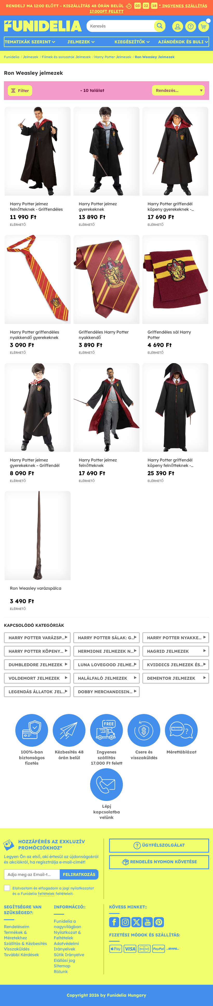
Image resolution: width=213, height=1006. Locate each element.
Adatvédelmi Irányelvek (66, 946)
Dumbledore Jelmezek (36, 664)
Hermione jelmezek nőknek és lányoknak (109, 651)
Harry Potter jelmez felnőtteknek (98, 462)
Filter (23, 90)
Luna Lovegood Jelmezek (109, 664)
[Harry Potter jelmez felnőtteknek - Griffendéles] (38, 151)
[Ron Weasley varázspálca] (38, 535)
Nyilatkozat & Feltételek (67, 935)
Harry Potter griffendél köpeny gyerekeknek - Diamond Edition (170, 206)
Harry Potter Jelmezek (112, 57)
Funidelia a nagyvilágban (67, 924)
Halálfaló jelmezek (102, 678)
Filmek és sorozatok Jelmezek (66, 57)
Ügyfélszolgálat (163, 845)
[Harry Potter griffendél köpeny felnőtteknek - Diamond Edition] (175, 407)
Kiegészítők (130, 42)
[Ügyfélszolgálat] (190, 26)
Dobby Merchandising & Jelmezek (109, 691)
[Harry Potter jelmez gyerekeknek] (106, 151)
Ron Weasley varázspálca (35, 588)
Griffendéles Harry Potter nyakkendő (104, 334)
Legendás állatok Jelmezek (40, 691)
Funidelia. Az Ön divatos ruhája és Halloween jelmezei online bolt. (43, 26)
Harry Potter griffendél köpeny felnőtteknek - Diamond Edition (170, 462)
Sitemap (62, 965)
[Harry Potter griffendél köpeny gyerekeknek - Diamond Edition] (175, 151)
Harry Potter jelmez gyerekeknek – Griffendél (34, 462)
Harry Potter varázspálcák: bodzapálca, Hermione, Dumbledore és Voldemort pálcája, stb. (40, 637)
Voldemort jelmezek (34, 678)
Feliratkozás (79, 874)
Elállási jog (64, 960)
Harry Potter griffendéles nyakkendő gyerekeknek (34, 334)
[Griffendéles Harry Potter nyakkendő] (106, 279)
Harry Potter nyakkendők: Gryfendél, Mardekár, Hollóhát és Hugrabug (178, 637)
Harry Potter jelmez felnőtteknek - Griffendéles (36, 206)
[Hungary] (114, 922)
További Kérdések (21, 954)
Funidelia (11, 57)
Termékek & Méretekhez (15, 935)
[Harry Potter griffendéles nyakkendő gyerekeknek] (38, 279)
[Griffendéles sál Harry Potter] (175, 279)
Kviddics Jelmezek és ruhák (178, 664)
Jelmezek (78, 42)
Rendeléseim (16, 926)
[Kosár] (203, 26)
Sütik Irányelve (69, 954)
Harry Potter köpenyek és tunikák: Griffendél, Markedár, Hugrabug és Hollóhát (40, 651)
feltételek (46, 893)
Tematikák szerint (28, 42)
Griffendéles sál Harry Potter (169, 334)
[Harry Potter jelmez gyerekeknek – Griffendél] (38, 407)
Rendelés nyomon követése (163, 861)
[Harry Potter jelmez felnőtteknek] (106, 407)
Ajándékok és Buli (181, 42)
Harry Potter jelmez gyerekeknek (98, 206)
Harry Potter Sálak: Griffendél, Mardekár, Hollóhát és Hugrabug (109, 637)
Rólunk (61, 971)
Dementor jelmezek (171, 678)
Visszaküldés (17, 948)
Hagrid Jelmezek (168, 651)
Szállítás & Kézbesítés (25, 943)
